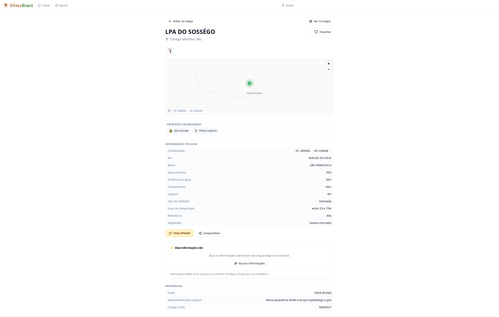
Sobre (46, 5)
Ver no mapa (322, 21)
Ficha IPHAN (181, 233)
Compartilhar (211, 233)
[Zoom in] (329, 63)
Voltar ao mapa (183, 21)
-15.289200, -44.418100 (311, 150)
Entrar (290, 5)
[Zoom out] (329, 69)
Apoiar (63, 5)
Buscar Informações (252, 263)
